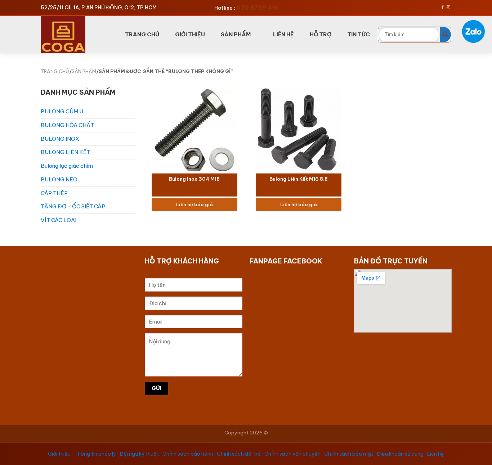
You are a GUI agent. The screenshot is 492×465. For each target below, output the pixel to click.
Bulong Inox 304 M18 (194, 179)
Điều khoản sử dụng (400, 454)
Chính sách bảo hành (187, 454)
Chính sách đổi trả (239, 454)
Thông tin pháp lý (95, 454)
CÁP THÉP (54, 193)
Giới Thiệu (190, 34)
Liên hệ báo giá (194, 204)
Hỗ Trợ (320, 34)
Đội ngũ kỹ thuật (139, 454)
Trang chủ (55, 71)
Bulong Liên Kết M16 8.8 (298, 179)
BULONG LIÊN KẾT (65, 152)
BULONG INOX (60, 138)
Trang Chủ (142, 34)
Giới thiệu (59, 454)
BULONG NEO (59, 179)
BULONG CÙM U (62, 111)
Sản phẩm (236, 34)
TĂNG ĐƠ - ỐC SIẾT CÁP (73, 206)
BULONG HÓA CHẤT (67, 125)
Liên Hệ (283, 34)
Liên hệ (435, 454)
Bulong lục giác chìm (67, 165)
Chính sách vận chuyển (292, 454)
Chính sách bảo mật (348, 454)
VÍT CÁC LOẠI (58, 220)
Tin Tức (358, 34)
